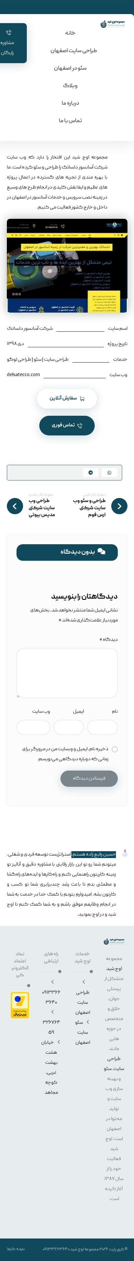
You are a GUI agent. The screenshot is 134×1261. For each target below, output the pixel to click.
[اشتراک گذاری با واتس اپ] (109, 472)
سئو (108, 1069)
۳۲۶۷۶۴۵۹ (51, 1027)
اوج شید (114, 969)
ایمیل (78, 711)
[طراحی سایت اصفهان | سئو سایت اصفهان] (113, 24)
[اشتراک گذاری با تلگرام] (90, 472)
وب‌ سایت (41, 711)
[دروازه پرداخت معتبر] (20, 1005)
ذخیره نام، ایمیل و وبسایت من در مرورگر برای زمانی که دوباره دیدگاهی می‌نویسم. (65, 754)
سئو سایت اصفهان (82, 1032)
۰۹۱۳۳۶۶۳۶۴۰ (51, 997)
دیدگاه (108, 639)
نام (114, 711)
